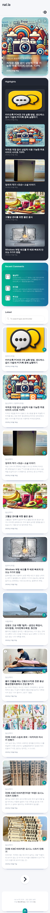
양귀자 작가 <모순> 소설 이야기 (20, 463)
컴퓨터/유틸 (27, 58)
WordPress (21, 902)
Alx (34, 902)
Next (44, 20)
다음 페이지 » (25, 879)
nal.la (6, 5)
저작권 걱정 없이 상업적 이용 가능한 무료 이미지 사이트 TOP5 (23, 64)
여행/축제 (9, 621)
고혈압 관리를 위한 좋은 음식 (19, 516)
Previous (39, 20)
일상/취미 (17, 58)
